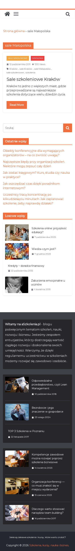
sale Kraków (26, 68)
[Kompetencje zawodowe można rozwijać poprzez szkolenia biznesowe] (17, 461)
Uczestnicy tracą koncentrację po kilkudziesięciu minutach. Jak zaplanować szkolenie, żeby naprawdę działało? (33, 199)
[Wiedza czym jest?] (17, 251)
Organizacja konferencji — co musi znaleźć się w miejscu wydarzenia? (48, 485)
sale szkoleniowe (15, 72)
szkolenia (30, 72)
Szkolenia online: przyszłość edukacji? (49, 230)
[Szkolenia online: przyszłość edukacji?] (17, 232)
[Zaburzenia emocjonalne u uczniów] (16, 285)
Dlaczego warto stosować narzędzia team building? (48, 510)
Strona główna (14, 31)
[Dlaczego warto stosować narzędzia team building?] (17, 513)
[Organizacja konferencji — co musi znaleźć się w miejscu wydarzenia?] (17, 488)
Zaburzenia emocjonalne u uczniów (48, 282)
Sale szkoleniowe (17, 58)
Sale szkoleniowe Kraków (33, 79)
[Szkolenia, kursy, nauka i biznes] (7, 14)
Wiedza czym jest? (44, 249)
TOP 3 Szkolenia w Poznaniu (26, 431)
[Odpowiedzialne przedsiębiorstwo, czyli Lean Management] (17, 387)
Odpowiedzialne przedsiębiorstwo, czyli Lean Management (49, 384)
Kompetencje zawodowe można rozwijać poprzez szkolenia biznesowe (48, 458)
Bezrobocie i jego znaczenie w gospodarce (47, 409)
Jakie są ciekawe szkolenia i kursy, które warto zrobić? (37, 537)
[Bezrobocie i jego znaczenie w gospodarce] (17, 412)
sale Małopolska (42, 68)
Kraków (13, 68)
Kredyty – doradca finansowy (26, 265)
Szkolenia (37, 58)
